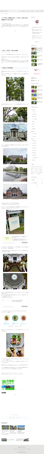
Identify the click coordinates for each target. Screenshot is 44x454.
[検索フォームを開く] (42, 11)
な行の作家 (34, 150)
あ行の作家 (34, 140)
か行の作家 (34, 143)
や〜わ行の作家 (34, 157)
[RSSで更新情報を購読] (19, 418)
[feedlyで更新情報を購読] (16, 418)
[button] (42, 182)
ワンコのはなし (33, 136)
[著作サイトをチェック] (11, 418)
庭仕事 (33, 121)
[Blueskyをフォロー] (41, 11)
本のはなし (33, 138)
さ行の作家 (34, 145)
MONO (33, 126)
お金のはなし (34, 116)
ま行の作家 (34, 155)
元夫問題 (33, 128)
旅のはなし (4, 392)
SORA (37, 24)
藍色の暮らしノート (34, 80)
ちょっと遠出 (34, 133)
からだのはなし (34, 114)
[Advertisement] (21, 5)
